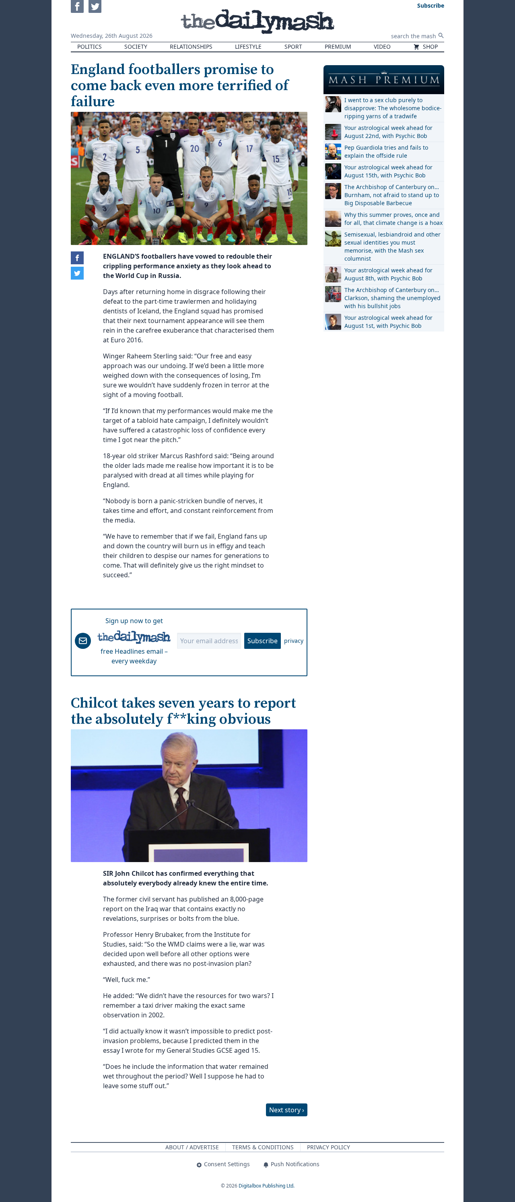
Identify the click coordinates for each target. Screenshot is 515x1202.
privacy (293, 640)
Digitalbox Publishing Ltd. (267, 1185)
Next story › (286, 1109)
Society (135, 46)
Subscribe (262, 640)
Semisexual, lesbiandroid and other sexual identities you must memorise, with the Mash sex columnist (392, 246)
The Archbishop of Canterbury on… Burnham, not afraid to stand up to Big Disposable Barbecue (391, 195)
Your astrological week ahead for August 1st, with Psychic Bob (388, 321)
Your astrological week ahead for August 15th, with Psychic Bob (388, 171)
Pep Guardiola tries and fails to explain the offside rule (386, 151)
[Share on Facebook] (77, 257)
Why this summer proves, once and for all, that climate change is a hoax (393, 218)
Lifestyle (248, 46)
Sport (293, 46)
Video (382, 46)
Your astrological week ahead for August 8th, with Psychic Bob (388, 274)
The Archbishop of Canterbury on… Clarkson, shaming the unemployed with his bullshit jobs (392, 298)
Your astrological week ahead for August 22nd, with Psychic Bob (388, 132)
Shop (429, 46)
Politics (89, 46)
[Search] (441, 35)
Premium (338, 46)
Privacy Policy (328, 1147)
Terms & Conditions (263, 1147)
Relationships (191, 46)
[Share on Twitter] (77, 273)
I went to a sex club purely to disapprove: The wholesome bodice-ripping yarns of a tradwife (393, 108)
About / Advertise (192, 1147)
